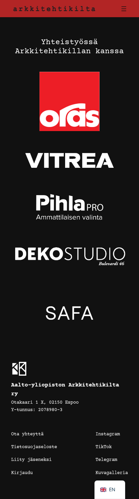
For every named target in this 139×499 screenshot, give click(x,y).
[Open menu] (124, 9)
